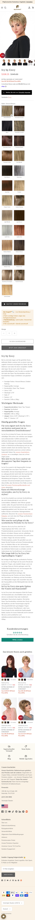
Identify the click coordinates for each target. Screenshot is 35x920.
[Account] (29, 8)
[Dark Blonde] (19, 155)
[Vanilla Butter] (7, 290)
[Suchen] (6, 8)
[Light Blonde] (7, 215)
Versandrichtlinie (6, 831)
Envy (9, 97)
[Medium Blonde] (7, 245)
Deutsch (5, 909)
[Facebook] (2, 811)
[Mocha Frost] (19, 260)
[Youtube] (9, 811)
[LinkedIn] (20, 811)
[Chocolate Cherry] (7, 140)
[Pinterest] (16, 811)
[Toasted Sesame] (19, 275)
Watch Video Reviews (16, 304)
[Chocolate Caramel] (19, 125)
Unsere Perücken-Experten (9, 843)
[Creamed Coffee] (7, 155)
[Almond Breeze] (7, 111)
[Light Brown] (19, 215)
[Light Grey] (7, 230)
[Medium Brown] (19, 245)
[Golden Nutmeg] (19, 200)
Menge (3, 329)
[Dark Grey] (19, 170)
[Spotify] (23, 811)
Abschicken (8, 874)
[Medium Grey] (7, 260)
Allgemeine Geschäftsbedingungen (12, 834)
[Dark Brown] (7, 170)
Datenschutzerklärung (8, 825)
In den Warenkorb (17, 341)
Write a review (17, 640)
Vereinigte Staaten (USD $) (11, 903)
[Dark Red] (7, 185)
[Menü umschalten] (2, 8)
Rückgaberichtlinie (7, 828)
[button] (11, 115)
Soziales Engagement (8, 849)
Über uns (4, 823)
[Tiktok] (13, 811)
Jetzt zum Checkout (17, 348)
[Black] (7, 125)
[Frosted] (19, 185)
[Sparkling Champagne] (7, 275)
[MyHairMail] (17, 7)
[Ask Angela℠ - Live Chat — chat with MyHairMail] (3, 916)
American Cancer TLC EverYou (10, 846)
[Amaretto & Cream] (19, 111)
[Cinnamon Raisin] (19, 140)
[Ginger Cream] (7, 200)
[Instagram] (6, 811)
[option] (17, 34)
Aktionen (4, 837)
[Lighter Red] (19, 230)
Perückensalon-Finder (8, 840)
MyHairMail (8, 913)
